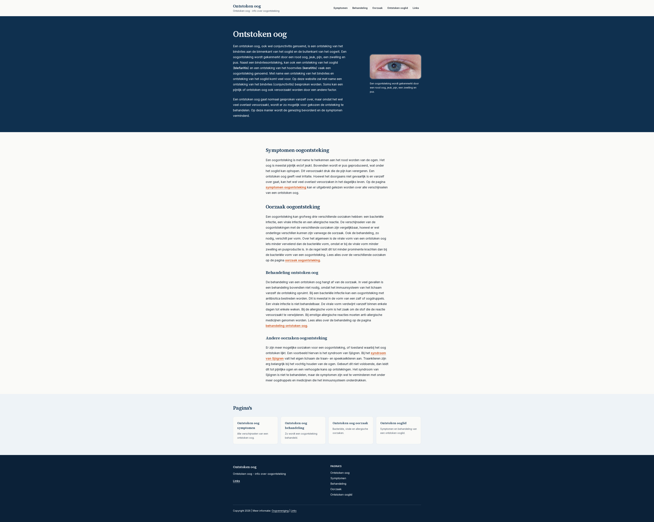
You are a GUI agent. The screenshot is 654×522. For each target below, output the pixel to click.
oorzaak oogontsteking (302, 260)
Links (416, 7)
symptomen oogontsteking (286, 187)
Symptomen (340, 7)
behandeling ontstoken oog (286, 325)
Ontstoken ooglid (397, 7)
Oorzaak (377, 7)
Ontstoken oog (339, 472)
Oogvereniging (280, 510)
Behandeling (360, 7)
